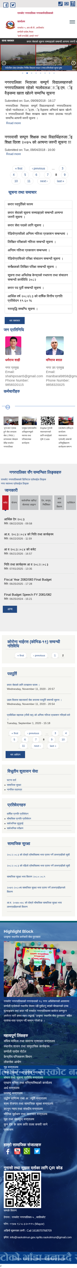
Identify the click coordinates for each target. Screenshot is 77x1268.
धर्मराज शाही (12, 360)
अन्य (9, 609)
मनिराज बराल (54, 360)
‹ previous (38, 168)
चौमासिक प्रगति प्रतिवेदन (19, 818)
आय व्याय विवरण (59, 502)
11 (28, 181)
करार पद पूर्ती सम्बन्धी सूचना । (26, 288)
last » (60, 181)
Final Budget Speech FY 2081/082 (27, 594)
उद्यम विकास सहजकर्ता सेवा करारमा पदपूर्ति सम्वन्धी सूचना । (34, 699)
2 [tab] (26, 73)
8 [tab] (53, 73)
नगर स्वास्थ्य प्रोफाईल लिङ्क (15, 483)
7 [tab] (49, 73)
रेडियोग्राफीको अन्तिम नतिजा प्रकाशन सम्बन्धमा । (38, 234)
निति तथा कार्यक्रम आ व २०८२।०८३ (26, 564)
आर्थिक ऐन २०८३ (14, 519)
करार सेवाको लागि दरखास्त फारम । (23, 684)
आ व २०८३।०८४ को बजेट (20, 549)
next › (43, 181)
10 (16, 181)
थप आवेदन (15, 754)
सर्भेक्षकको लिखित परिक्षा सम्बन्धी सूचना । (32, 267)
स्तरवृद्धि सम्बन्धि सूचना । (23, 309)
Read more (13, 123)
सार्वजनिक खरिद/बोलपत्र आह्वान (29, 502)
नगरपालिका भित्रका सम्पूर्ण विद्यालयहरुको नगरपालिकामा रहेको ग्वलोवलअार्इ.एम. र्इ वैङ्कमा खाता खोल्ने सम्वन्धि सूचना (38, 87)
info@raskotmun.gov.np (24, 1237)
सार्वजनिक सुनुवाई (15, 823)
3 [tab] (31, 73)
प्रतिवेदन (71, 502)
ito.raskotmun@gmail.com (56, 1237)
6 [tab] (44, 73)
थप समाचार (14, 320)
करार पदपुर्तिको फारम (20, 204)
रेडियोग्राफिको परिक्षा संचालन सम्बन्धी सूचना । (35, 258)
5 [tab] (40, 73)
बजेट (5, 505)
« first (18, 168)
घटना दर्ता (11, 780)
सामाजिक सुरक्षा (14, 784)
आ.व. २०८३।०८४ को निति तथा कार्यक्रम (28, 534)
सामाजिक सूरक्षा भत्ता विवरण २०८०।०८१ (26, 876)
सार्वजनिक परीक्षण (15, 828)
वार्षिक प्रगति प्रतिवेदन (17, 813)
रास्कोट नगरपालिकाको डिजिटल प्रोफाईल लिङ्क (23, 479)
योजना (14, 502)
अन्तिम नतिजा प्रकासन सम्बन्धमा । (29, 250)
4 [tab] (35, 73)
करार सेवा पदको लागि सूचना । (31, 41)
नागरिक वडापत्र (14, 789)
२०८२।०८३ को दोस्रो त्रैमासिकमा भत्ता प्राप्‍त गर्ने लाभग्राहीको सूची (38, 854)
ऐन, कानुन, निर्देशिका (46, 502)
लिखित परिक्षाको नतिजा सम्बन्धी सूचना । (32, 242)
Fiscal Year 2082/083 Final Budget (28, 579)
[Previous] (4, 63)
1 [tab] (22, 73)
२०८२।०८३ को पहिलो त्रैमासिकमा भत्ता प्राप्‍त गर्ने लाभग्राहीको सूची (38, 865)
